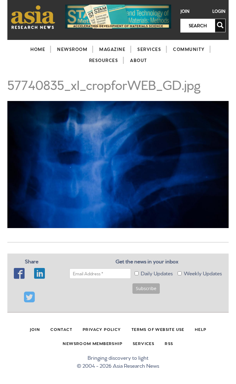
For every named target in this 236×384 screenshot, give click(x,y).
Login (219, 11)
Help (200, 329)
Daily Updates (157, 272)
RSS (169, 343)
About (138, 60)
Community (189, 49)
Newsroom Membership (92, 343)
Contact (61, 329)
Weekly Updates (203, 272)
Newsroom (72, 49)
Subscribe (146, 288)
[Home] (33, 17)
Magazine (112, 49)
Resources (103, 60)
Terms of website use (158, 329)
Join (185, 11)
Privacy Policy (102, 329)
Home (37, 49)
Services (149, 49)
